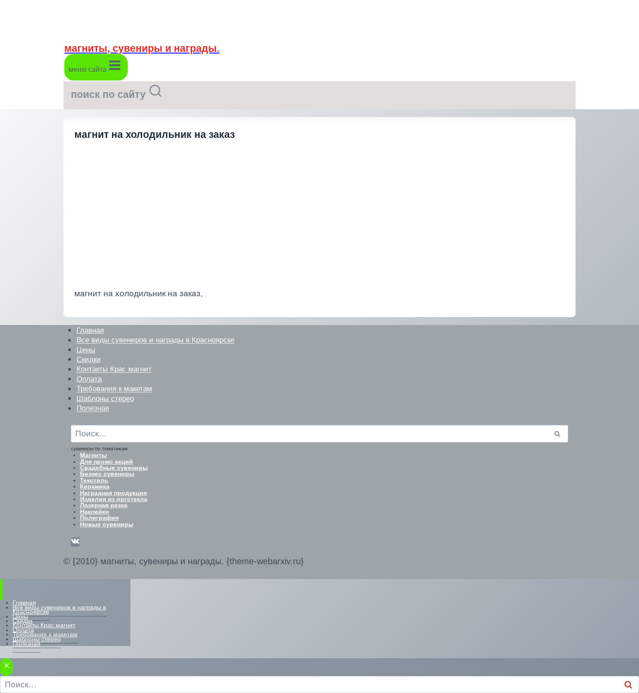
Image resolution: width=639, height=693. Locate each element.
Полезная (93, 408)
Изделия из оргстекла (113, 498)
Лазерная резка (103, 505)
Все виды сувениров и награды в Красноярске (155, 340)
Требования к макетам (114, 389)
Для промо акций (106, 461)
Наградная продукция (113, 492)
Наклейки (94, 511)
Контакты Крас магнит (114, 369)
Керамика (95, 486)
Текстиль (94, 480)
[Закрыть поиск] (6, 667)
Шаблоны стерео (105, 398)
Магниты (93, 455)
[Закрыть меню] (1, 589)
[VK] (75, 542)
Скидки (89, 359)
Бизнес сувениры (107, 473)
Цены (86, 349)
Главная (90, 330)
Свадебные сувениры (114, 467)
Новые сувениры (106, 524)
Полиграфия (99, 517)
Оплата (89, 379)
